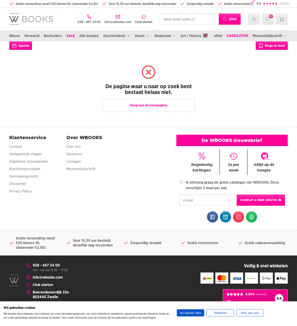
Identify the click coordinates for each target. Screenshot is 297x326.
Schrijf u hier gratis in (260, 200)
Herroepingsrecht (23, 176)
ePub (218, 36)
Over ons (73, 146)
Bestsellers (53, 36)
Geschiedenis (114, 36)
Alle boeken (89, 36)
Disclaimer (17, 183)
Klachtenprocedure (24, 169)
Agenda (23, 45)
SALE (70, 36)
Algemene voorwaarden (28, 161)
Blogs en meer (274, 45)
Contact (15, 146)
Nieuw (14, 36)
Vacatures (74, 154)
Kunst (140, 36)
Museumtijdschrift (267, 36)
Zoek (232, 19)
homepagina (158, 105)
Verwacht (32, 36)
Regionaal (163, 36)
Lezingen (73, 161)
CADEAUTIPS (237, 36)
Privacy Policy (20, 191)
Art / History (191, 36)
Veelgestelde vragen (25, 154)
